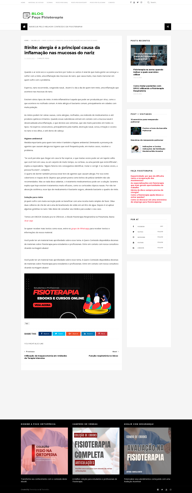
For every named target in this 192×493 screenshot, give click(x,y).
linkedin (150, 248)
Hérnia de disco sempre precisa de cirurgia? (147, 191)
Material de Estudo (35, 2)
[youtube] (134, 2)
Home (23, 2)
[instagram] (141, 2)
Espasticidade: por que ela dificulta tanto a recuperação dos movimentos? (147, 178)
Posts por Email (62, 2)
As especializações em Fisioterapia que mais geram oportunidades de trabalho (147, 185)
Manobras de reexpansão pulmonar (147, 140)
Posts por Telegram (97, 2)
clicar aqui (28, 220)
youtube (150, 242)
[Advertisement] (71, 392)
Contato (111, 2)
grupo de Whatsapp (80, 228)
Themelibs (45, 489)
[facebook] (130, 2)
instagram (150, 237)
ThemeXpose (34, 489)
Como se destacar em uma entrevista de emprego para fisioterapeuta (149, 200)
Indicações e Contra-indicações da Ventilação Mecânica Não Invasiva (153, 148)
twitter (150, 232)
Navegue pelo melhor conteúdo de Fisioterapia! (56, 27)
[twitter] (138, 2)
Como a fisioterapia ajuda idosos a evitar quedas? (147, 196)
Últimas (50, 2)
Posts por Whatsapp (79, 2)
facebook (150, 226)
